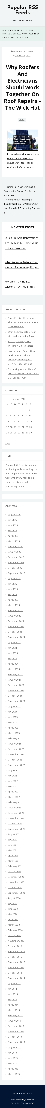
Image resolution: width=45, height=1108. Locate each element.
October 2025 (15, 567)
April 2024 (13, 663)
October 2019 (15, 946)
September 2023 (16, 701)
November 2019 (16, 940)
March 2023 (14, 733)
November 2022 (16, 754)
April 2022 (13, 791)
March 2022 (14, 797)
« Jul (7, 443)
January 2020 (14, 935)
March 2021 (14, 860)
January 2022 (14, 807)
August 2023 (14, 706)
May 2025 (12, 594)
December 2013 (16, 1026)
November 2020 (16, 882)
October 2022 (15, 759)
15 (26, 421)
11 (11, 421)
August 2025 (14, 578)
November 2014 (16, 967)
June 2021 (13, 844)
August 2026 (14, 514)
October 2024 (15, 631)
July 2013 (12, 1052)
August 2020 (14, 898)
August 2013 (14, 1047)
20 (19, 427)
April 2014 (13, 1004)
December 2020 (16, 876)
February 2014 (15, 1015)
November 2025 (16, 562)
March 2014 (14, 1010)
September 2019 (16, 951)
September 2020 (16, 892)
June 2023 (13, 717)
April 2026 (13, 535)
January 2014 (14, 1020)
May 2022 (12, 786)
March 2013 (14, 1074)
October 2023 (15, 695)
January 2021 (14, 871)
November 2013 (16, 1031)
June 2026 (13, 525)
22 (26, 427)
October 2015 (15, 956)
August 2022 (14, 770)
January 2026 (14, 551)
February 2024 (15, 674)
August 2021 (14, 834)
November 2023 (16, 690)
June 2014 (13, 994)
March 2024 (14, 669)
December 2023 (16, 685)
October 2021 (15, 823)
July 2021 (12, 839)
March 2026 (14, 541)
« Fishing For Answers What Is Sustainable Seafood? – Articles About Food (20, 191)
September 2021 (16, 829)
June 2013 (13, 1058)
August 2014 (14, 983)
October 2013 (15, 1036)
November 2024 (16, 626)
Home (21, 120)
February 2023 (15, 738)
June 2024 (13, 653)
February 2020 (15, 930)
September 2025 (16, 573)
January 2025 (14, 615)
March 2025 (14, 605)
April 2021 (13, 855)
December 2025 (16, 557)
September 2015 (16, 962)
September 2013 (16, 1042)
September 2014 (16, 978)
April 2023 (13, 727)
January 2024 (14, 679)
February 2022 (15, 802)
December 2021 (16, 813)
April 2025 (13, 599)
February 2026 (15, 546)
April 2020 (13, 919)
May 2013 (12, 1063)
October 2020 (15, 887)
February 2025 (15, 610)
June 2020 (13, 908)
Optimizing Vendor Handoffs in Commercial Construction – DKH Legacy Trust (23, 373)
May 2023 (12, 722)
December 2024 (16, 621)
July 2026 (12, 519)
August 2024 (14, 642)
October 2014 (15, 972)
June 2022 (13, 781)
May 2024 (12, 658)
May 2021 (12, 850)
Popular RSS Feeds (22, 10)
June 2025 (13, 589)
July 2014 (12, 988)
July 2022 (12, 775)
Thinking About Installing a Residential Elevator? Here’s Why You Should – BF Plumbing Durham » (22, 206)
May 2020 (12, 914)
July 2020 (12, 903)
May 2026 (12, 530)
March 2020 (14, 924)
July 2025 (12, 583)
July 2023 (12, 711)
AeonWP (30, 1103)
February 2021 (15, 866)
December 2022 (16, 749)
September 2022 (16, 765)
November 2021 (16, 818)
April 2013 (13, 1068)
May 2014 (12, 999)
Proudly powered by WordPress (21, 1100)
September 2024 (16, 637)
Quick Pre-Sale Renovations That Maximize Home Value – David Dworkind (21, 243)
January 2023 (14, 743)
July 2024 (12, 647)
